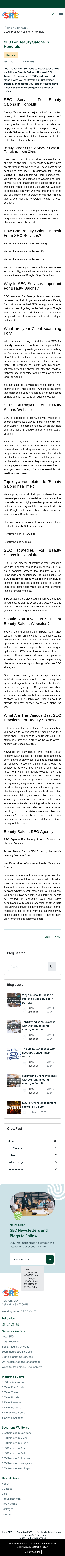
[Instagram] (12, 1324)
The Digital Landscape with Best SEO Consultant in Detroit (38, 1052)
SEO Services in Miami (14, 1438)
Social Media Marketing (16, 1346)
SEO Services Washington (17, 1468)
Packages (7, 1509)
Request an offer (11, 1499)
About (5, 1483)
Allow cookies (32, 1552)
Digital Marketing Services (17, 1356)
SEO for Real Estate (13, 1387)
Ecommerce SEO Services (17, 1351)
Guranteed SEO (11, 1341)
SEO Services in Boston (15, 1448)
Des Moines (15, 1148)
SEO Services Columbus (16, 1458)
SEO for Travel (10, 1392)
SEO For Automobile (13, 1412)
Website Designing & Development (22, 1367)
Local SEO (8, 1336)
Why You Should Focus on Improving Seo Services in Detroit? (37, 998)
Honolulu (22, 28)
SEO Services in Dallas (14, 1453)
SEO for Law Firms (12, 1417)
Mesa (11, 1141)
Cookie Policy (41, 1546)
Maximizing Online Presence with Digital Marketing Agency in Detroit (39, 1079)
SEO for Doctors (11, 1407)
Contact (7, 1488)
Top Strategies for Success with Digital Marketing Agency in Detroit (38, 1025)
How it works (9, 1504)
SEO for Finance (11, 1402)
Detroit (12, 1155)
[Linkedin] (17, 1324)
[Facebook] (3, 1324)
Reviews (6, 1514)
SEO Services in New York (16, 1433)
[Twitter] (8, 1324)
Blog (4, 1493)
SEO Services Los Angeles (17, 1463)
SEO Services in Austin (15, 1443)
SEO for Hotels (10, 1397)
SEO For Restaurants (14, 1382)
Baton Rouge (16, 1162)
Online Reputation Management (21, 1362)
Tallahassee (15, 1169)
